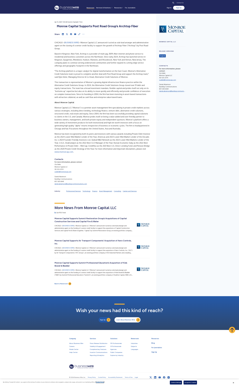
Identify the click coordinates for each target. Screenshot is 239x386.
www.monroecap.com (64, 152)
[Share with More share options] (83, 34)
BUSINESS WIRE (72, 42)
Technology (86, 191)
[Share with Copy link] (79, 34)
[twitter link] (151, 377)
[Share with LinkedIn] (62, 34)
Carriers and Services (130, 191)
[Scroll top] (232, 330)
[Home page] (67, 8)
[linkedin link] (155, 377)
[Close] (233, 383)
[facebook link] (164, 377)
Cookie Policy (100, 382)
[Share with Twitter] (66, 34)
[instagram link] (168, 377)
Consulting (117, 191)
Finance (94, 191)
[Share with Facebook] (71, 34)
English (162, 56)
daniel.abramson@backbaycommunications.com (71, 184)
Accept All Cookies (190, 382)
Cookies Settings (176, 382)
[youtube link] (160, 377)
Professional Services (73, 191)
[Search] (173, 3)
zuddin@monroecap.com (63, 172)
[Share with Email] (75, 34)
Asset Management (105, 191)
